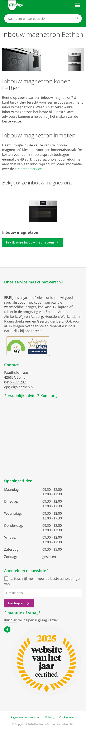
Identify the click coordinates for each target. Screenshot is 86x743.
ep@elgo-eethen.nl (19, 387)
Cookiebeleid (67, 717)
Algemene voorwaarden (25, 717)
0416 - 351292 (15, 382)
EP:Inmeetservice (28, 169)
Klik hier (10, 620)
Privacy (49, 717)
